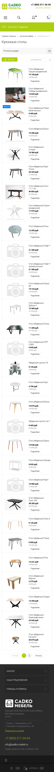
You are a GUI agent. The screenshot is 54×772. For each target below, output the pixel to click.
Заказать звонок (43, 7)
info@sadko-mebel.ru (16, 744)
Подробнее (34, 81)
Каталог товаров (17, 26)
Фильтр (11, 59)
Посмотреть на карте (14, 731)
